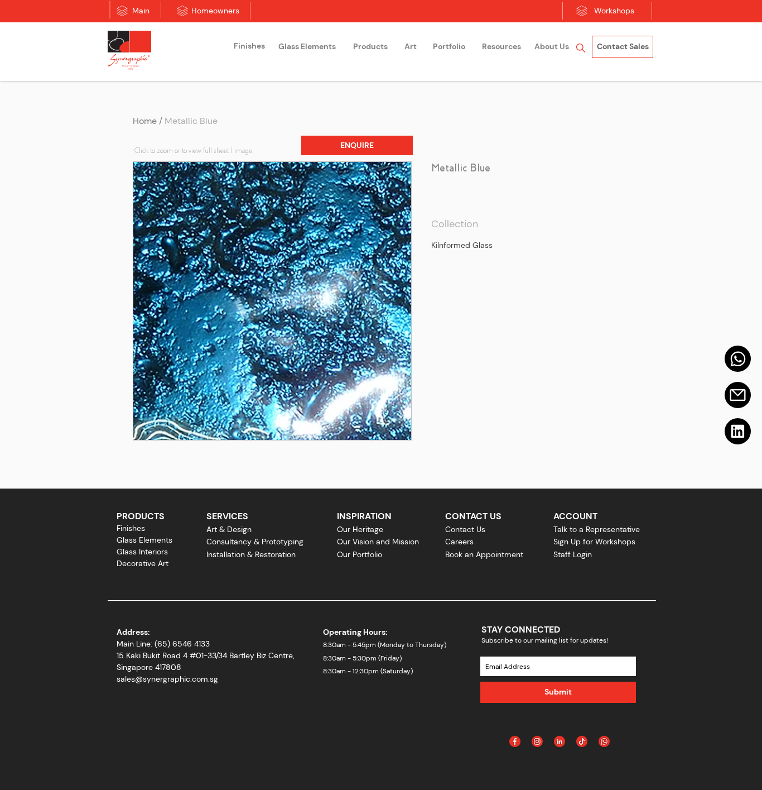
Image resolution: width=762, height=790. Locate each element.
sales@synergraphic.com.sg (167, 679)
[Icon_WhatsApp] (604, 741)
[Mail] (738, 359)
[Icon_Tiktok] (581, 741)
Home (145, 121)
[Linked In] (559, 741)
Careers (459, 542)
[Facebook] (514, 741)
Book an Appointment (484, 554)
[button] (357, 145)
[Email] (738, 395)
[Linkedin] (738, 431)
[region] (249, 47)
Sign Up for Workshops (594, 542)
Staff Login (572, 554)
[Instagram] (537, 741)
